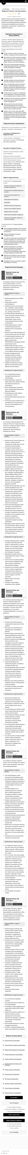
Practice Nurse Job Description (12, 1074)
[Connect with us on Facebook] (1, 1153)
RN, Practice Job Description (11, 1079)
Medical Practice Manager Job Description (15, 1050)
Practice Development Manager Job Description (13, 1064)
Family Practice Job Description (12, 1088)
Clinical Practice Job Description (12, 1040)
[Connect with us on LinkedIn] (6, 1153)
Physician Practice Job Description (13, 1093)
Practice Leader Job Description (12, 1069)
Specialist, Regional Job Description (13, 1083)
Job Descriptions (6, 9)
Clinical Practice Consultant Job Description (15, 1045)
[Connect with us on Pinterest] (4, 1153)
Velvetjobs (3, 2)
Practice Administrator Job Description (14, 1054)
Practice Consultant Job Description (13, 1059)
